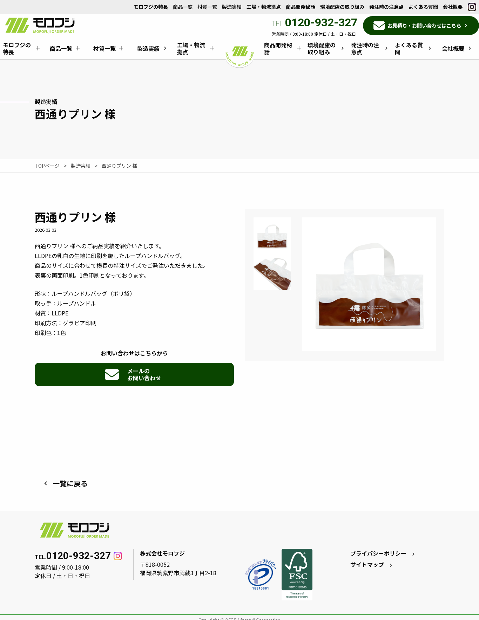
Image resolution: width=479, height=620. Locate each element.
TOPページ (47, 165)
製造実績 (80, 165)
